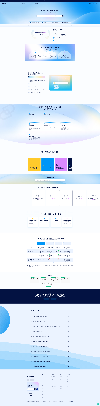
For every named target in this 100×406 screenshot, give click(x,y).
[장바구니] (97, 3)
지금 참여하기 (36, 389)
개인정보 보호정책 (44, 401)
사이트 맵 (68, 381)
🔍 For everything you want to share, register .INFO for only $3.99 (49, 0)
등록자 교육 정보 (55, 401)
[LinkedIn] (29, 393)
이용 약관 (49, 401)
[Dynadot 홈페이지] (4, 3)
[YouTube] (31, 393)
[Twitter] (30, 393)
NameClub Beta (53, 391)
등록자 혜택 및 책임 (61, 401)
